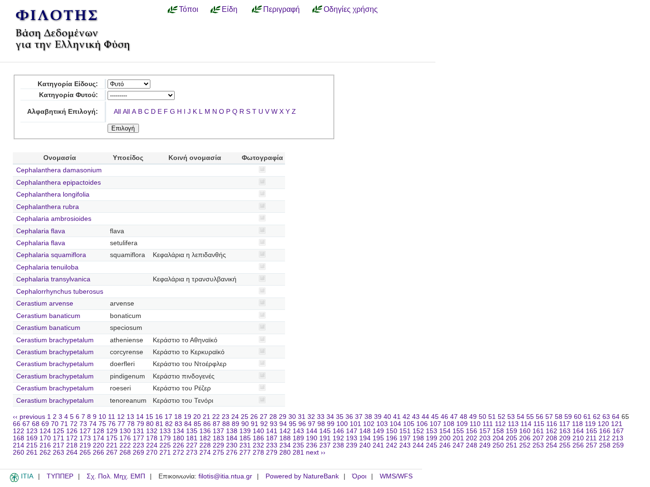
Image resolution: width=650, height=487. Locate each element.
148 (365, 431)
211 (591, 438)
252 (525, 445)
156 (471, 431)
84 (188, 423)
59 (568, 416)
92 (264, 423)
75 (102, 423)
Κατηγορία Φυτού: (68, 95)
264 (72, 452)
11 (111, 416)
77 (121, 423)
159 (511, 431)
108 (448, 423)
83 (178, 423)
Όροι (359, 476)
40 (387, 416)
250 (498, 445)
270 (152, 452)
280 (285, 452)
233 (271, 445)
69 (45, 423)
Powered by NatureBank (302, 476)
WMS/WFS (396, 476)
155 (458, 431)
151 (405, 431)
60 (577, 416)
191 (325, 438)
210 (578, 438)
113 (513, 423)
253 (538, 445)
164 (578, 431)
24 (235, 416)
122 (18, 431)
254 (551, 445)
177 (138, 438)
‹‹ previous (29, 416)
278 (258, 452)
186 (258, 438)
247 (458, 445)
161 (538, 431)
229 (218, 445)
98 (321, 423)
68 (35, 423)
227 (191, 445)
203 (485, 438)
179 (165, 438)
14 (140, 416)
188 (285, 438)
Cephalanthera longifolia (52, 194)
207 (538, 438)
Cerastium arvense (44, 303)
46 (444, 416)
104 (395, 423)
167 (618, 431)
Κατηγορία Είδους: (68, 84)
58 (558, 416)
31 (301, 416)
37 (359, 416)
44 (425, 416)
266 (98, 452)
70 (55, 423)
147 (351, 431)
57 (549, 416)
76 (112, 423)
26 (254, 416)
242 (391, 445)
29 (282, 416)
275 (218, 452)
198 (418, 438)
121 (616, 423)
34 (330, 416)
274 (205, 452)
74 (93, 423)
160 (525, 431)
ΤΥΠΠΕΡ (60, 476)
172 (72, 438)
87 (216, 423)
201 (458, 438)
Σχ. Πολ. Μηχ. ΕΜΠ (116, 476)
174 (98, 438)
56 (539, 416)
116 (551, 423)
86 (207, 423)
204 (498, 438)
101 (355, 423)
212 (604, 438)
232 (258, 445)
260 (18, 452)
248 (471, 445)
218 (72, 445)
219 (85, 445)
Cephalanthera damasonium (59, 170)
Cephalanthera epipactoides (58, 182)
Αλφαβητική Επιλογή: (62, 111)
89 (235, 423)
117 (564, 423)
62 (597, 416)
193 (351, 438)
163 (565, 431)
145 (325, 431)
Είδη (229, 9)
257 (591, 445)
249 (485, 445)
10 (102, 416)
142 (285, 431)
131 (138, 431)
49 (473, 416)
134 (178, 431)
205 (511, 438)
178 (152, 438)
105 (408, 423)
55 (530, 416)
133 (165, 431)
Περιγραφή (281, 9)
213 (617, 438)
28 (273, 416)
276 (231, 452)
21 (206, 416)
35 (340, 416)
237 (325, 445)
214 (18, 445)
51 (492, 416)
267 (112, 452)
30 (292, 416)
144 (311, 431)
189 (298, 438)
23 (225, 416)
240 (365, 445)
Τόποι (188, 9)
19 (187, 416)
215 (32, 445)
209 (565, 438)
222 (125, 445)
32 (311, 416)
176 (125, 438)
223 (138, 445)
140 (258, 431)
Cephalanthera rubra (47, 206)
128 (98, 431)
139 (245, 431)
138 (231, 431)
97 (311, 423)
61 (587, 416)
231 (245, 445)
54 (520, 416)
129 (112, 431)
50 (482, 416)
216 (45, 445)
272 (178, 452)
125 (58, 431)
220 (98, 445)
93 (273, 423)
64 (616, 416)
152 (418, 431)
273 (191, 452)
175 (112, 438)
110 (475, 423)
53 (511, 416)
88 (226, 423)
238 (338, 445)
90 (245, 423)
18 (178, 416)
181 (191, 438)
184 (231, 438)
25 (244, 416)
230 (231, 445)
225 (165, 445)
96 (302, 423)
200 (445, 438)
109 (462, 423)
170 (45, 438)
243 (405, 445)
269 (138, 452)
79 (140, 423)
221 (112, 445)
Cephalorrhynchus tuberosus (59, 291)
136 (205, 431)
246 (445, 445)
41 (397, 416)
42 (406, 416)
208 (551, 438)
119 (590, 423)
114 (526, 423)
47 (454, 416)
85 (197, 423)
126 (72, 431)
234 (285, 445)
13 (130, 416)
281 (298, 452)
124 (45, 431)
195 (378, 438)
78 (131, 423)
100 (342, 423)
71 (64, 423)
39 (378, 416)
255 (565, 445)
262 (45, 452)
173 (85, 438)
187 (271, 438)
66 (16, 423)
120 (603, 423)
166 (605, 431)
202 (471, 438)
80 (150, 423)
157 (485, 431)
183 (218, 438)
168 (18, 438)
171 (58, 438)
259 (618, 445)
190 (311, 438)
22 (216, 416)
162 (551, 431)
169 (32, 438)
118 (577, 423)
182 (205, 438)
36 (349, 416)
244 (418, 445)
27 (263, 416)
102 (368, 423)
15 (149, 416)
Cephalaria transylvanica (53, 279)
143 (298, 431)
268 (125, 452)
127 (85, 431)
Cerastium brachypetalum (55, 340)
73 (83, 423)
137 (218, 431)
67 (26, 423)
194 (365, 438)
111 (488, 423)
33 (321, 416)
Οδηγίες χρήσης (351, 9)
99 (331, 423)
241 (378, 445)
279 (271, 452)
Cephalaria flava (40, 231)
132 (152, 431)
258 (605, 445)
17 (168, 416)
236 (311, 445)
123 (32, 431)
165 (591, 431)
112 (500, 423)
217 (58, 445)
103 (382, 423)
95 (292, 423)
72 (74, 423)
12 (121, 416)
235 (298, 445)
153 (431, 431)
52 (501, 416)
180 (178, 438)
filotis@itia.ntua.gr (225, 476)
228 (205, 445)
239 (351, 445)
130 (125, 431)
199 (431, 438)
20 (197, 416)
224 (152, 445)
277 (245, 452)
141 (271, 431)
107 (435, 423)
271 (165, 452)
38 (368, 416)
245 (431, 445)
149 (378, 431)
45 (435, 416)
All (117, 111)
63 (606, 416)
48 (463, 416)
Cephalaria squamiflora (51, 254)
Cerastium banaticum (48, 315)
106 (422, 423)
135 (191, 431)
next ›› (315, 452)
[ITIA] (14, 480)
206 (525, 438)
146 (338, 431)
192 (338, 438)
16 (159, 416)
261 (32, 452)
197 (405, 438)
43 (416, 416)
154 (445, 431)
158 (498, 431)
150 (391, 431)
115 (538, 423)
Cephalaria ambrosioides (53, 218)
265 (85, 452)
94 (283, 423)
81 (159, 423)
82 (169, 423)
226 (178, 445)
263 (58, 452)
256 (578, 445)
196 (391, 438)
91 (254, 423)
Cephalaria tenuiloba (47, 267)
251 (511, 445)
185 (245, 438)
